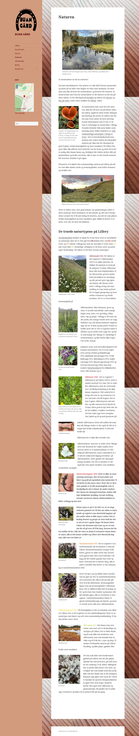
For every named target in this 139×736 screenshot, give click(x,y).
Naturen (18, 57)
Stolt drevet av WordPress (68, 731)
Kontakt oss (19, 69)
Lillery (17, 46)
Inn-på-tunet (19, 49)
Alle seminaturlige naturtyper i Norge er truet (99, 134)
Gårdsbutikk (19, 61)
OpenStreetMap (21, 108)
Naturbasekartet (94, 368)
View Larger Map (20, 113)
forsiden (90, 97)
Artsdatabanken (65, 238)
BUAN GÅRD (22, 34)
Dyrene (17, 53)
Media (17, 65)
